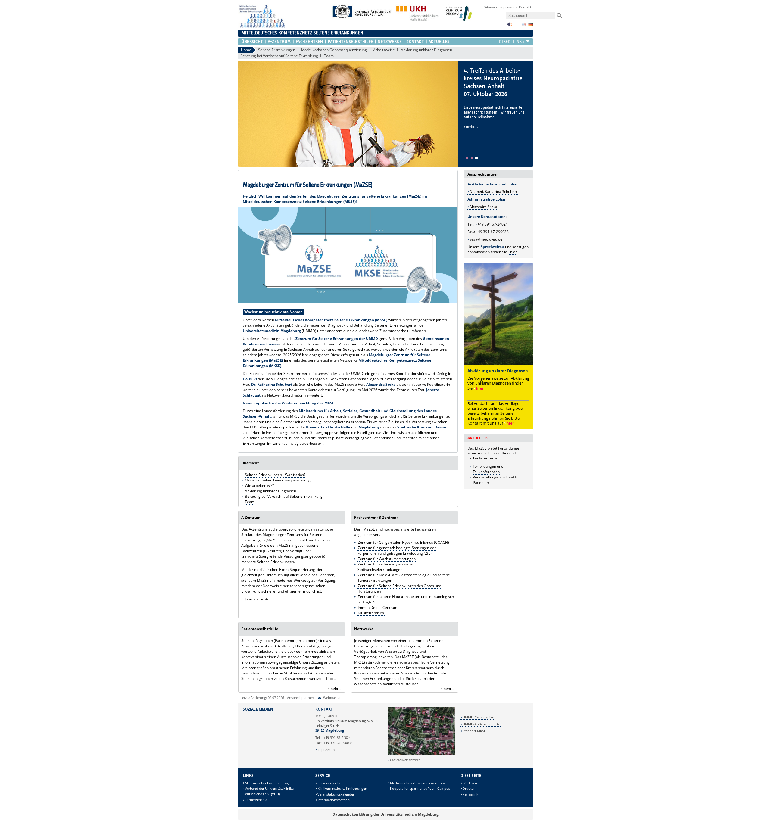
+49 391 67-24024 (492, 224)
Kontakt (525, 7)
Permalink (470, 794)
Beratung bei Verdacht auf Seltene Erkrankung (279, 55)
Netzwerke (389, 41)
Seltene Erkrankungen (276, 49)
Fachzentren (309, 41)
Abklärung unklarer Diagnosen (426, 49)
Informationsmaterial (333, 800)
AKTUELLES (477, 438)
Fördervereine (256, 799)
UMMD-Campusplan (478, 717)
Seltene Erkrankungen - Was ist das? (275, 474)
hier (510, 423)
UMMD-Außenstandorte (481, 724)
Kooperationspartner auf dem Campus (420, 788)
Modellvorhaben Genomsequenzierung (334, 49)
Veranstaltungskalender (335, 794)
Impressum (508, 7)
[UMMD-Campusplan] (422, 754)
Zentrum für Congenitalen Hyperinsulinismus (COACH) (403, 542)
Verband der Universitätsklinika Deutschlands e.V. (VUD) (268, 791)
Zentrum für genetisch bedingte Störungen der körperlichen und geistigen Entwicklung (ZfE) (396, 550)
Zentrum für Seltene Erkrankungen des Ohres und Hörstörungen (399, 588)
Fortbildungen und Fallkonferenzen (488, 469)
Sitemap (490, 7)
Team (329, 55)
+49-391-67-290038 (337, 742)
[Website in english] (524, 25)
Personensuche (329, 783)
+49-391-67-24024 (337, 737)
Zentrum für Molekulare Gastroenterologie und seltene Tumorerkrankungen (403, 577)
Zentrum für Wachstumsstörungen (387, 558)
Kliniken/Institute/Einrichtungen (342, 788)
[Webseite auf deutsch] (530, 25)
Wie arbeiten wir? (259, 485)
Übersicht (252, 41)
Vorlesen (470, 783)
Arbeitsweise (384, 49)
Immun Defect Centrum (377, 607)
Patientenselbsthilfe (350, 41)
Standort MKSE (474, 731)
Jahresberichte (257, 599)
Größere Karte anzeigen (405, 760)
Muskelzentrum (371, 612)
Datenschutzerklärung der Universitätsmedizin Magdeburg (385, 814)
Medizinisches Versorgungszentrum (417, 783)
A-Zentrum (279, 41)
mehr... (335, 688)
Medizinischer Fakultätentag (267, 783)
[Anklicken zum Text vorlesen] (510, 26)
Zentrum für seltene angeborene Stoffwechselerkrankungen (385, 567)
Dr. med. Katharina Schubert (493, 191)
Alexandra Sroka (483, 206)
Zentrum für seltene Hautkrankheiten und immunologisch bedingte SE (405, 599)
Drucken (469, 788)
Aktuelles (439, 41)
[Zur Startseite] (261, 26)
